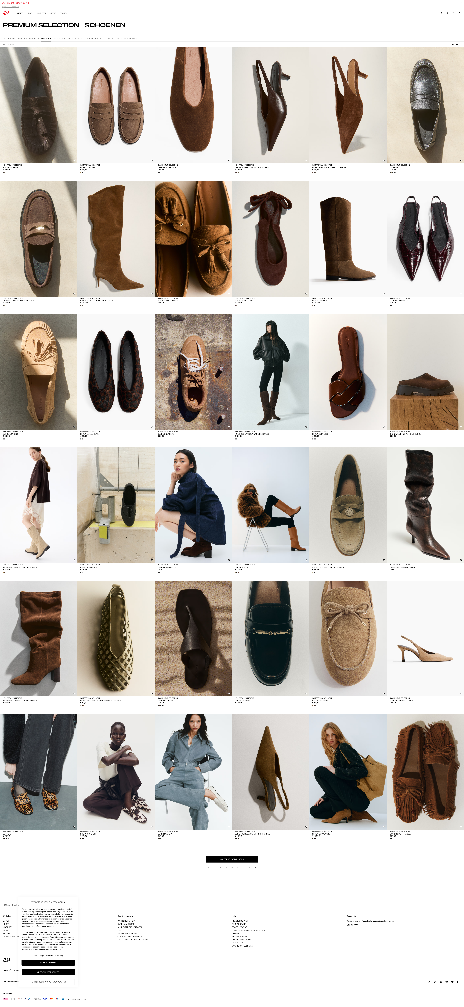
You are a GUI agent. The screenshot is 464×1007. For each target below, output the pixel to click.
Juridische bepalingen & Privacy (248, 930)
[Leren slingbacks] (425, 239)
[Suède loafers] (38, 105)
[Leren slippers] (348, 372)
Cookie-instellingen (242, 946)
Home (53, 13)
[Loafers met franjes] (425, 772)
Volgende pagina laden (232, 859)
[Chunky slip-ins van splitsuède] (425, 372)
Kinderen (42, 13)
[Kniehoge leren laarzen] (425, 505)
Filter (455, 44)
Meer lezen (352, 925)
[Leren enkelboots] (193, 505)
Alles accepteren (48, 963)
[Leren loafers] (116, 105)
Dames (20, 13)
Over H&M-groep (125, 924)
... (243, 867)
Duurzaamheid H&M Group (130, 927)
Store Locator (239, 927)
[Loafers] (425, 105)
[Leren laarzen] (348, 239)
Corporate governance (129, 937)
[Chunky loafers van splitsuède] (38, 239)
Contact (236, 933)
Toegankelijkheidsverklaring (133, 940)
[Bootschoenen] (348, 638)
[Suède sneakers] (193, 372)
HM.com (6, 905)
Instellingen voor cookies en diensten (48, 982)
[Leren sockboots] (348, 772)
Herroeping (238, 943)
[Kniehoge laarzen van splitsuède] (116, 239)
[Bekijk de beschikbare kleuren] (4, 172)
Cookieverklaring (241, 940)
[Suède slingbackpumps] (425, 638)
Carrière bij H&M (126, 921)
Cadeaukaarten (11, 937)
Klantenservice (240, 921)
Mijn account (239, 924)
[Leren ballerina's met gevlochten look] (116, 638)
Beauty (63, 13)
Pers (119, 930)
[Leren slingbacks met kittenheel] (270, 105)
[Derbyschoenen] (116, 505)
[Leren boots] (270, 505)
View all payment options (77, 999)
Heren (30, 13)
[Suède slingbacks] (270, 239)
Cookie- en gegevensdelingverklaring (48, 955)
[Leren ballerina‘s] (193, 105)
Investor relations (127, 933)
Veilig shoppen (239, 937)
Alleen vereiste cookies (48, 972)
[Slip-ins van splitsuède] (193, 239)
